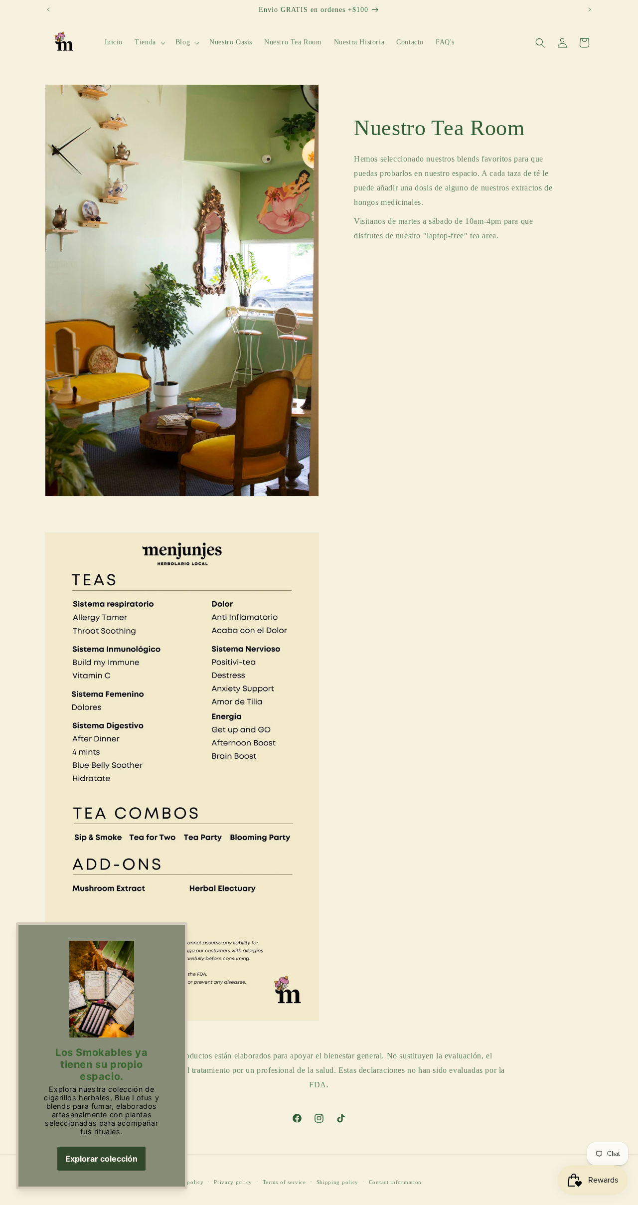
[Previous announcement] (48, 9)
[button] (149, 42)
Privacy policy (233, 1182)
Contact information (395, 1182)
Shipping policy (338, 1182)
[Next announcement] (590, 9)
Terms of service (284, 1182)
